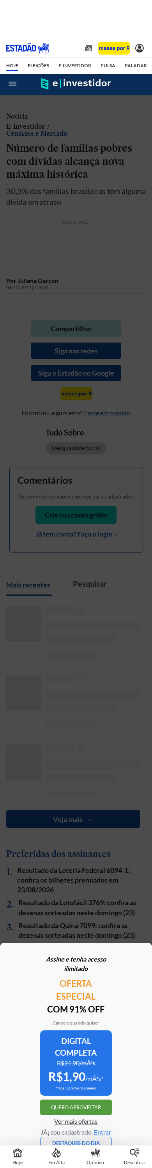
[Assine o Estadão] (114, 48)
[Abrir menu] (12, 84)
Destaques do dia (76, 1143)
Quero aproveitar (76, 1107)
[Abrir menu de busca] (139, 84)
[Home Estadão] (27, 48)
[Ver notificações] (139, 48)
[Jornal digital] (88, 48)
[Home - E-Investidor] (76, 84)
